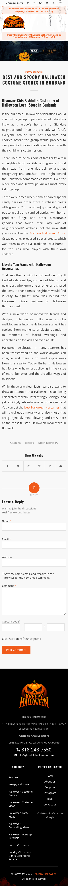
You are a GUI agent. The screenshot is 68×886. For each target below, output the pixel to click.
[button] (60, 3)
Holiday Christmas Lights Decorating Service (20, 855)
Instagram (50, 793)
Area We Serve (15, 2)
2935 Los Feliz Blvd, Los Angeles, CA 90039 (34, 742)
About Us (49, 781)
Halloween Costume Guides (21, 793)
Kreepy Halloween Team (49, 442)
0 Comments (29, 442)
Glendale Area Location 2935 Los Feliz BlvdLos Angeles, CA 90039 (34, 10)
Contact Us (50, 804)
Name (6, 521)
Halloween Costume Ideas (21, 804)
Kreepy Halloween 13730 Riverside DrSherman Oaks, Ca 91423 (34, 36)
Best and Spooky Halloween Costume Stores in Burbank (34, 80)
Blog (50, 798)
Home (49, 776)
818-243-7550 (35, 749)
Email (6, 539)
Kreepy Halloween (34, 72)
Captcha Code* (11, 621)
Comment (9, 585)
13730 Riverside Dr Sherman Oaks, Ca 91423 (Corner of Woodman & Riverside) (34, 726)
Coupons (50, 787)
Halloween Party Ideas (18, 814)
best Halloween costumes (42, 407)
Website (7, 557)
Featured (14, 777)
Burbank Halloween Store (47, 233)
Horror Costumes (19, 845)
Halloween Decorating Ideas (19, 825)
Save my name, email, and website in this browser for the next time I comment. (29, 575)
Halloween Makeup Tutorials (20, 836)
